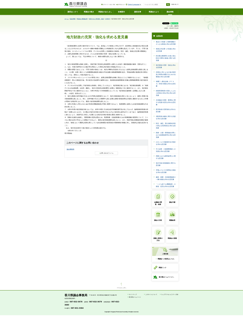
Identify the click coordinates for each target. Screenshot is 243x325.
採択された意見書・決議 (96, 19)
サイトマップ (133, 294)
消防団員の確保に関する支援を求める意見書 (166, 117)
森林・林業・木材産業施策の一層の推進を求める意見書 (166, 178)
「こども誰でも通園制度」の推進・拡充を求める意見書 (166, 185)
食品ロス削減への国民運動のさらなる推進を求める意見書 (166, 43)
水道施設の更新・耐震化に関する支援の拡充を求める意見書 (166, 102)
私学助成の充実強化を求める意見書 (166, 110)
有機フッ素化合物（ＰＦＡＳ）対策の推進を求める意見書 (166, 84)
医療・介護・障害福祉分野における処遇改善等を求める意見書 (166, 135)
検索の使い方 (175, 4)
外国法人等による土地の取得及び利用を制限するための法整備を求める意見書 (166, 74)
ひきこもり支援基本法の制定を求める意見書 (166, 143)
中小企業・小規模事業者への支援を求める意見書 (166, 150)
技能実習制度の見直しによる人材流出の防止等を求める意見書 (166, 93)
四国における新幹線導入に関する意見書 (166, 157)
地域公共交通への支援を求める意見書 (166, 50)
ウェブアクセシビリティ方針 (169, 294)
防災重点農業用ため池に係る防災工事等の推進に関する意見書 (166, 58)
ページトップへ (121, 288)
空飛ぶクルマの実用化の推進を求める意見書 (166, 171)
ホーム (67, 19)
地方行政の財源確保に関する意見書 (166, 164)
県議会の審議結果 (82, 19)
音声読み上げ (121, 4)
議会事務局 (70, 149)
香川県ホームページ (135, 297)
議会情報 (72, 19)
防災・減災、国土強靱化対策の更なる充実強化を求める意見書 (166, 126)
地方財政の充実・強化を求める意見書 (166, 66)
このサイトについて (151, 294)
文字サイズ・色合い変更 (109, 4)
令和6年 (107, 19)
